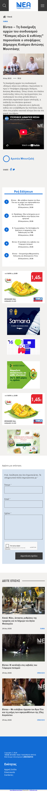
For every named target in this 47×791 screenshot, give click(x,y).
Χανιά (9, 17)
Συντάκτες (8, 775)
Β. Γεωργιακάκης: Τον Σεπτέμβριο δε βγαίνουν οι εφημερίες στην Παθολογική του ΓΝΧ (25, 230)
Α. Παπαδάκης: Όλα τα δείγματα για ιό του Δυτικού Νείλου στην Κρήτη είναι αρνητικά (26, 216)
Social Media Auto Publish (16, 790)
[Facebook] (11, 170)
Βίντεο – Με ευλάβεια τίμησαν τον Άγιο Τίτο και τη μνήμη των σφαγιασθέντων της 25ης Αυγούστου (25, 202)
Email (7, 499)
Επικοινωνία (9, 772)
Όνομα (7, 485)
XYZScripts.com (33, 790)
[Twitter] (13, 170)
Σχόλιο (7, 513)
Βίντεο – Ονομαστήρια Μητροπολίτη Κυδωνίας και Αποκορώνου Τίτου (25, 255)
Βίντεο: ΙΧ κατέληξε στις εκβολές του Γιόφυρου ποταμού (25, 243)
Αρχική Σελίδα (10, 769)
